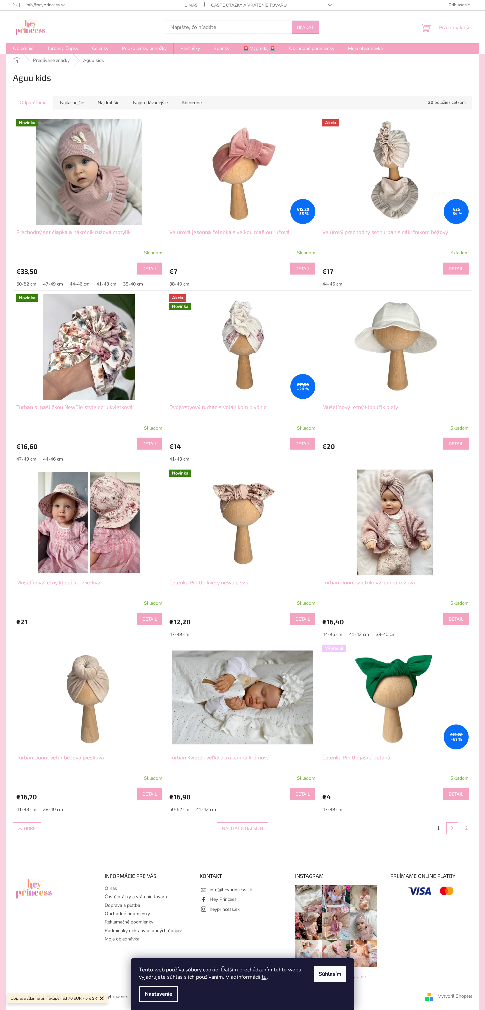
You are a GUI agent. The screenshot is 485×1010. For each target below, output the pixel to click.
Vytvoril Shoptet (455, 996)
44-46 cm (80, 284)
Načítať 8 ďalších (242, 828)
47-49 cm (53, 284)
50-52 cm (26, 284)
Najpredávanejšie (150, 103)
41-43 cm (106, 284)
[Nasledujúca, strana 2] (452, 828)
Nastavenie (158, 994)
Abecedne (191, 103)
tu (264, 977)
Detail (149, 268)
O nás (191, 5)
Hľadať (305, 27)
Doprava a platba (122, 905)
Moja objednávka (122, 939)
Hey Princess (223, 899)
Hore (30, 828)
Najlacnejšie (72, 103)
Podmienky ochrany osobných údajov (143, 930)
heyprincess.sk (225, 909)
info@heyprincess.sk (231, 890)
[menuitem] (23, 48)
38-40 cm (133, 284)
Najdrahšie (108, 103)
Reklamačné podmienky (129, 922)
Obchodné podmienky (127, 913)
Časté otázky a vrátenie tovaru (249, 5)
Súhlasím (330, 974)
